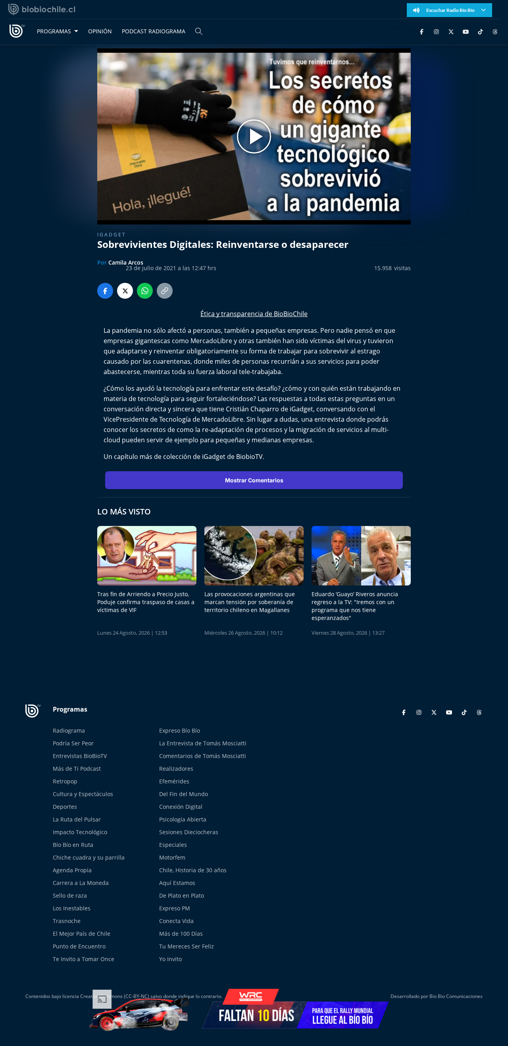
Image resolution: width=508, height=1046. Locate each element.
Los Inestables (71, 908)
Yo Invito (170, 959)
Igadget (111, 234)
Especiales (173, 844)
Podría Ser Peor (73, 743)
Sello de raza (70, 895)
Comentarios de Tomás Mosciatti (202, 756)
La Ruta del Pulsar (77, 819)
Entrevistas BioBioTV (80, 756)
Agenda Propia (72, 870)
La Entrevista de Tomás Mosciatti (202, 743)
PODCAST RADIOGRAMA (153, 31)
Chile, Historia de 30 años (193, 870)
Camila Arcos (125, 262)
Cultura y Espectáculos (83, 794)
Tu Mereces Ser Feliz (186, 946)
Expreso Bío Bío (179, 730)
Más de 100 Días (181, 933)
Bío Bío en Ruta (73, 844)
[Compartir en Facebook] (105, 291)
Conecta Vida (176, 921)
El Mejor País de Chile (81, 933)
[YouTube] (465, 31)
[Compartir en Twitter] (125, 291)
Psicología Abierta (182, 819)
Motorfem (172, 857)
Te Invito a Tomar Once (83, 959)
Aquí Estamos (177, 883)
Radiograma (69, 730)
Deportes (65, 806)
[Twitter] (451, 31)
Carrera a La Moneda (81, 883)
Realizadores (176, 768)
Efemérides (174, 781)
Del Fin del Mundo (183, 794)
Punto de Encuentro (79, 946)
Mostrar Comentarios (254, 480)
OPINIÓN (100, 31)
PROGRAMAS (54, 31)
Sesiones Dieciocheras (188, 832)
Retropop (65, 781)
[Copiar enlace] (165, 291)
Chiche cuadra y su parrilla (89, 857)
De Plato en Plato (181, 895)
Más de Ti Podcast (77, 768)
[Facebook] (421, 31)
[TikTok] (480, 31)
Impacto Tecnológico (80, 832)
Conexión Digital (180, 806)
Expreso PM (174, 908)
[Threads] (495, 31)
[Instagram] (436, 31)
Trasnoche (67, 921)
